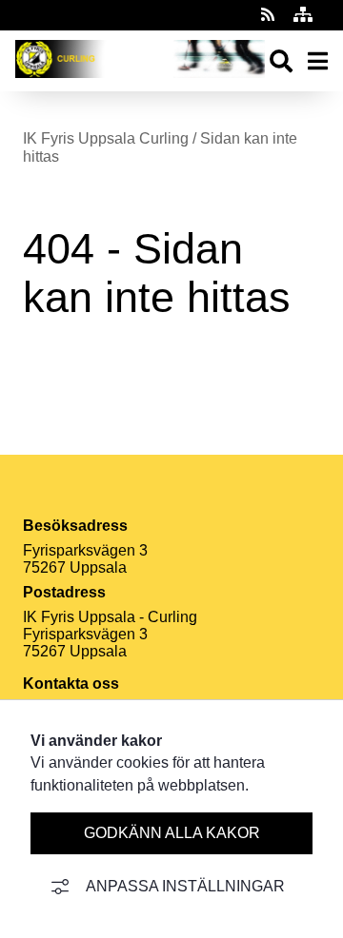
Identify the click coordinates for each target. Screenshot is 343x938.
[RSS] (269, 15)
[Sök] (281, 61)
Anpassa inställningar (185, 886)
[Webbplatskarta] (303, 15)
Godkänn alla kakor (172, 833)
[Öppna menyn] (318, 61)
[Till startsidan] (140, 82)
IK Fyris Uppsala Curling (106, 138)
